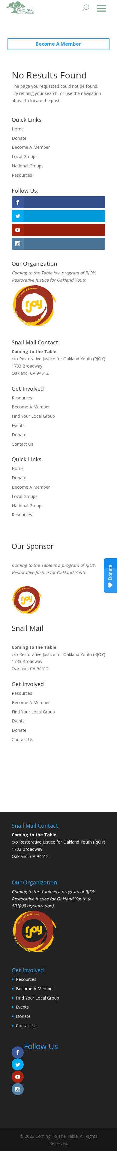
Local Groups (25, 156)
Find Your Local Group (33, 416)
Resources (22, 175)
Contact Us (22, 444)
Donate (19, 138)
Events (18, 425)
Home (18, 129)
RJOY (90, 273)
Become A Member (58, 44)
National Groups (28, 166)
